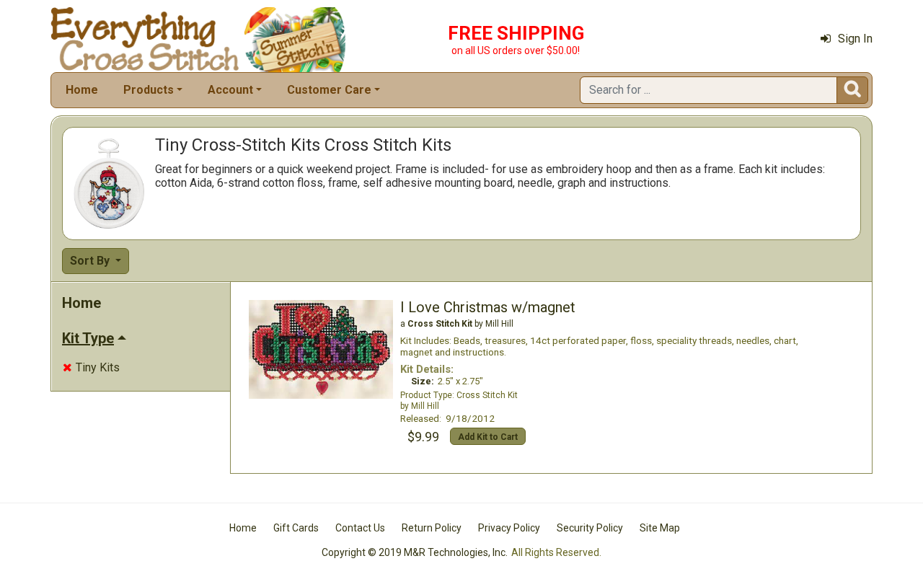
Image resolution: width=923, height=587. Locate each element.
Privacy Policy (509, 528)
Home (82, 90)
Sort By (91, 261)
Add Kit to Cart (488, 437)
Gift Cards (296, 528)
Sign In (855, 38)
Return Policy (432, 528)
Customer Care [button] (329, 90)
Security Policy (590, 528)
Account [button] (230, 90)
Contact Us (360, 528)
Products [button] (148, 90)
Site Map (660, 528)
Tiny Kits (91, 367)
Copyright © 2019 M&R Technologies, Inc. (415, 552)
